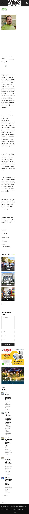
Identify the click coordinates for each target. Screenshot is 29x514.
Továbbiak (5, 495)
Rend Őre (7, 292)
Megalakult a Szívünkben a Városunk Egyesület (8, 267)
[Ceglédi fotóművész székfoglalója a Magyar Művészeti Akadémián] (2, 413)
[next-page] (5, 304)
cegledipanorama (7, 61)
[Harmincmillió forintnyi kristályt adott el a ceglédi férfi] (2, 438)
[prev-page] (2, 304)
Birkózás (7, 477)
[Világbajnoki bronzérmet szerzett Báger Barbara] (2, 478)
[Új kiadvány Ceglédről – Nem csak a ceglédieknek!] (2, 458)
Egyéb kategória (7, 457)
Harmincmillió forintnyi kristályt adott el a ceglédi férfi (8, 297)
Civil (8, 262)
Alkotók (8, 276)
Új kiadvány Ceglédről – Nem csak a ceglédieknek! (8, 462)
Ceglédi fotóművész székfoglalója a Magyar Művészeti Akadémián (8, 281)
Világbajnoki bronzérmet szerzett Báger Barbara (8, 482)
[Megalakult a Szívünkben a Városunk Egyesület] (2, 393)
